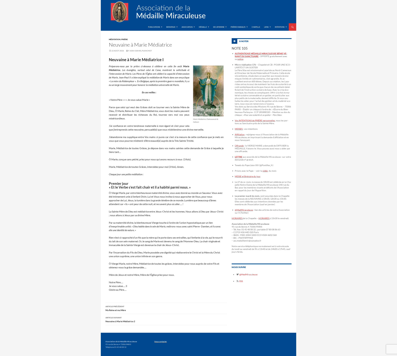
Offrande (239, 145)
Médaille (203, 27)
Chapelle (256, 27)
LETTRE (238, 156)
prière (124, 39)
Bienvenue (170, 27)
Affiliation (240, 134)
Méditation (114, 39)
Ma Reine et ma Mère (115, 308)
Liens (266, 27)
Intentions (280, 27)
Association (187, 27)
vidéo (265, 170)
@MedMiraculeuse (244, 210)
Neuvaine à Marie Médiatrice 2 (120, 319)
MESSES (239, 129)
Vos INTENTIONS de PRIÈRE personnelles (255, 120)
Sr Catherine (218, 27)
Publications (154, 27)
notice (240, 59)
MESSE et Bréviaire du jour (248, 176)
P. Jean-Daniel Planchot (140, 51)
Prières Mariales (238, 27)
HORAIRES (237, 218)
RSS (241, 281)
